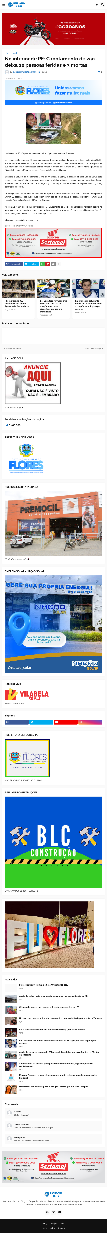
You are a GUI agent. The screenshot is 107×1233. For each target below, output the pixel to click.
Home (44, 1228)
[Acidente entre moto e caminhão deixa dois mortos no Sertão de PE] (11, 999)
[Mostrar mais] (58, 264)
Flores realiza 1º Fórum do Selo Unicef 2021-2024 (43, 985)
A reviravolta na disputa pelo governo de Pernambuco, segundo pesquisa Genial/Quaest (56, 1065)
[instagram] (90, 722)
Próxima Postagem (94, 348)
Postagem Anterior (12, 348)
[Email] (53, 264)
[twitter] (41, 722)
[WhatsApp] (42, 264)
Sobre (52, 1228)
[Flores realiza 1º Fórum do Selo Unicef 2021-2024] (11, 988)
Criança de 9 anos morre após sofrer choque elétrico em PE (49, 1007)
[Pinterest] (47, 264)
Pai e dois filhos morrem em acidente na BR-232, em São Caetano (52, 1029)
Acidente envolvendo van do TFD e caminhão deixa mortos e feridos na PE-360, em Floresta (59, 1053)
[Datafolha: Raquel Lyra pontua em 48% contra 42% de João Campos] (11, 1089)
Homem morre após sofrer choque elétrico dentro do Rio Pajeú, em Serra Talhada (60, 1018)
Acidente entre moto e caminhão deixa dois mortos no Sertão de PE (53, 996)
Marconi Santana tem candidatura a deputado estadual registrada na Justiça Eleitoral (58, 1076)
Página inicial (11, 53)
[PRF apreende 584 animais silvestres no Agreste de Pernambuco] (18, 288)
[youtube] (66, 722)
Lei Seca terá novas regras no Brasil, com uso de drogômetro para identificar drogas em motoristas (53, 306)
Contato (61, 1228)
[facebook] (17, 722)
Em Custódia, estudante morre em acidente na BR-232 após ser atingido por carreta (88, 305)
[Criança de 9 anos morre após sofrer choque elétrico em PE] (11, 1010)
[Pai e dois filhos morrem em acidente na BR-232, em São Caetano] (11, 1032)
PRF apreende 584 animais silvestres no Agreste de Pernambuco (17, 304)
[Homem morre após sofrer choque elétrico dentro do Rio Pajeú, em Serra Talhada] (11, 1021)
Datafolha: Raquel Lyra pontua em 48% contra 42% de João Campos (53, 1086)
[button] (4, 4)
